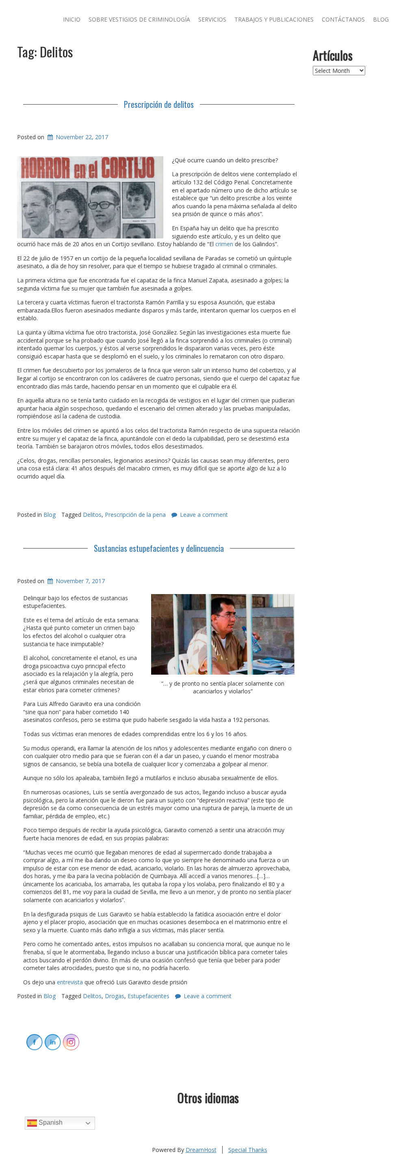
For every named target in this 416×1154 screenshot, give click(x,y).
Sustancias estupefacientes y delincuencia (159, 548)
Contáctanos (343, 19)
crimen (224, 244)
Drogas (114, 996)
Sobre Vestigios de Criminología (139, 19)
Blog (381, 19)
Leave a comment (204, 514)
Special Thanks (247, 1150)
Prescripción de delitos (159, 104)
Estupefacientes (148, 996)
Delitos (92, 514)
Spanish (50, 1122)
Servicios (212, 19)
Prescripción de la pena (135, 514)
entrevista (70, 982)
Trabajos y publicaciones (274, 19)
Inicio (71, 19)
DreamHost (201, 1150)
